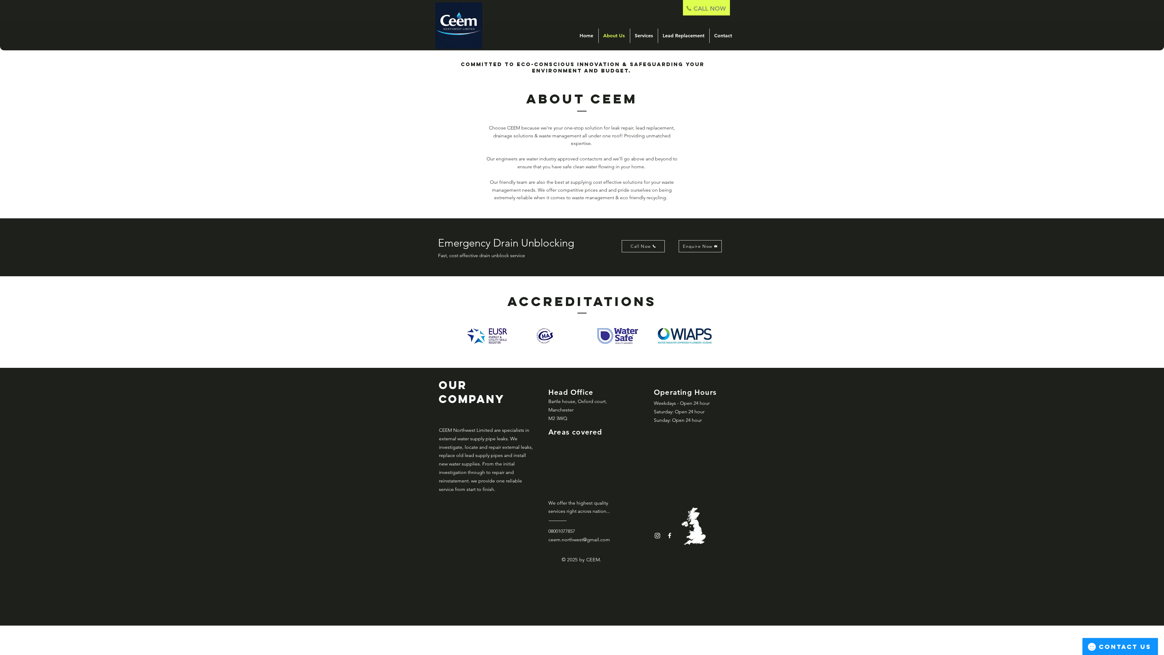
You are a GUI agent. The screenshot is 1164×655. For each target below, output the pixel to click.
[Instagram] (657, 535)
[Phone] (689, 8)
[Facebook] (669, 535)
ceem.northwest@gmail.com (579, 539)
